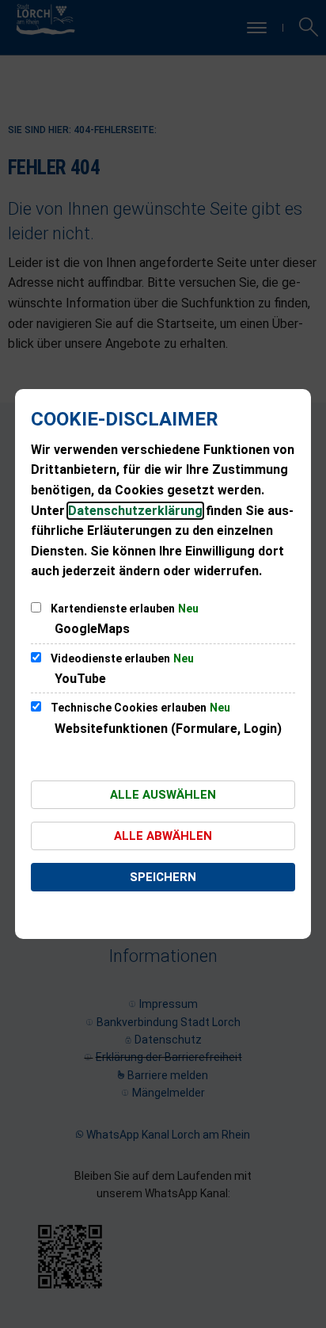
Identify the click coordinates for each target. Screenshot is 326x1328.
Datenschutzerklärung (135, 510)
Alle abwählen (163, 836)
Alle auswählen (163, 795)
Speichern (163, 877)
